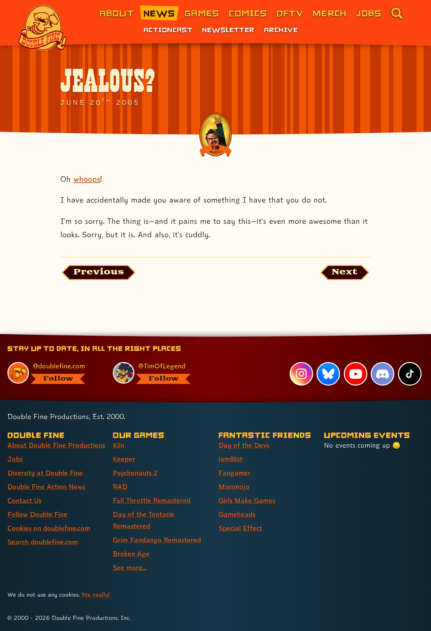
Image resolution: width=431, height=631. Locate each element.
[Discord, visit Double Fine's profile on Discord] (382, 374)
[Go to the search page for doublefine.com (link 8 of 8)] (397, 13)
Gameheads (237, 514)
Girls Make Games (247, 501)
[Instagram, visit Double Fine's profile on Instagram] (301, 374)
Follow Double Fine (37, 514)
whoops (86, 178)
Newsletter (228, 29)
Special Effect (240, 528)
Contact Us (24, 501)
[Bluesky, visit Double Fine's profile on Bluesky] (328, 374)
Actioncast (168, 29)
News (159, 13)
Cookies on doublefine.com (48, 528)
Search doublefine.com (42, 542)
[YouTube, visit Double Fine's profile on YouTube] (355, 374)
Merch (329, 13)
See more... (129, 568)
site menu (208, 336)
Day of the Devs (244, 445)
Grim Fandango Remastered (157, 540)
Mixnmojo (234, 487)
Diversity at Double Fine (45, 473)
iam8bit (230, 459)
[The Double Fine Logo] (42, 27)
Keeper (124, 459)
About (116, 13)
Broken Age (131, 554)
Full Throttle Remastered (152, 501)
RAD (120, 487)
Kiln (118, 445)
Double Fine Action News (46, 487)
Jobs (369, 13)
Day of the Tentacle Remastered (143, 520)
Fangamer (235, 473)
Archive (281, 29)
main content (250, 336)
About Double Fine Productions (56, 445)
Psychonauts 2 (135, 473)
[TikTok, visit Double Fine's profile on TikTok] (410, 374)
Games (202, 13)
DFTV (289, 13)
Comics (248, 13)
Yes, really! (95, 594)
